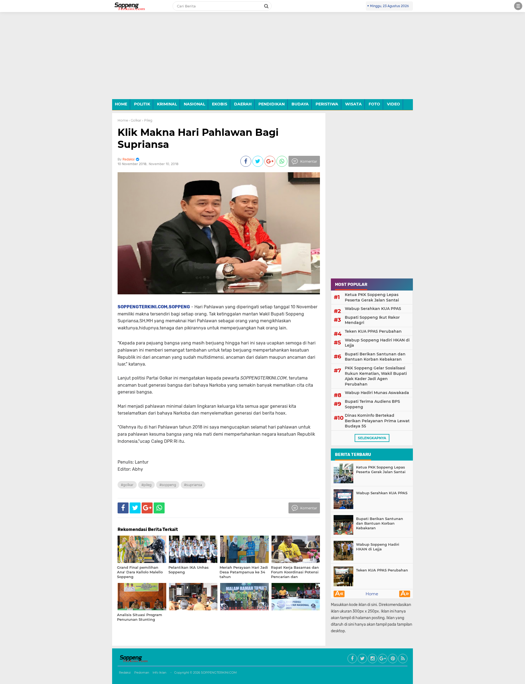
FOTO (374, 104)
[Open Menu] (518, 6)
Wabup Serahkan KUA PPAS (373, 308)
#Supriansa (193, 485)
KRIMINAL (167, 104)
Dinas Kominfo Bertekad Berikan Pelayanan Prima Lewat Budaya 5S (377, 421)
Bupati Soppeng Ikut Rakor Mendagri (372, 320)
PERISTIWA (327, 104)
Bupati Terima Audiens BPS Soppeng (372, 404)
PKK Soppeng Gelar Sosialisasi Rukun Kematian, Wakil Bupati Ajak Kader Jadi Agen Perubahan (376, 376)
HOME (121, 104)
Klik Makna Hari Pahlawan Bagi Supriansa (198, 138)
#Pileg (146, 485)
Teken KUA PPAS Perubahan (373, 331)
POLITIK (142, 104)
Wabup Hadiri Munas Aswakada (377, 392)
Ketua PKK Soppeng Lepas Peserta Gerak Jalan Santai (372, 297)
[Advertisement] (262, 59)
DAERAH (243, 104)
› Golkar (135, 120)
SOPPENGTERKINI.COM (219, 672)
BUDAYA (300, 104)
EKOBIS (219, 104)
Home (123, 120)
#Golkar (127, 485)
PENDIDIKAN (271, 104)
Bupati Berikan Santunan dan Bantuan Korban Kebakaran (375, 357)
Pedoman (141, 672)
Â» (405, 594)
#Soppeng (167, 485)
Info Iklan (159, 672)
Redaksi (125, 672)
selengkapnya (372, 438)
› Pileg (147, 120)
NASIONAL (194, 104)
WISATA (353, 104)
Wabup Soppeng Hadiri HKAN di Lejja (377, 343)
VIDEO (393, 104)
